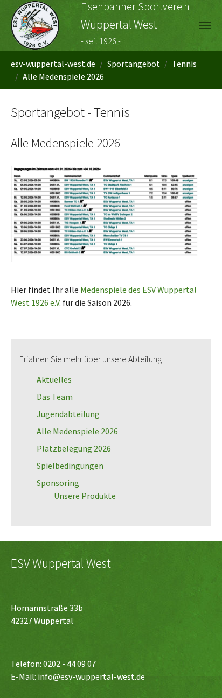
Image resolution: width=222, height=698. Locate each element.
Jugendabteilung (68, 413)
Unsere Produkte (85, 495)
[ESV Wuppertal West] (35, 25)
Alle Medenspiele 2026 (77, 431)
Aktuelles (54, 379)
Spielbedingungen (70, 465)
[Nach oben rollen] (198, 674)
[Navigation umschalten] (205, 25)
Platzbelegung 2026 (74, 448)
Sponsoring (58, 482)
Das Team (55, 396)
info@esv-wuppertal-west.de (91, 676)
